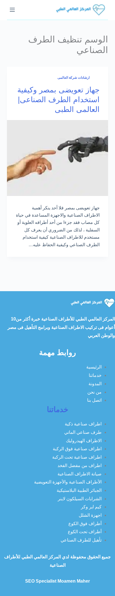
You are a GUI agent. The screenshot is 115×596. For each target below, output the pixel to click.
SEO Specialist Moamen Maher (57, 581)
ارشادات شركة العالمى (74, 78)
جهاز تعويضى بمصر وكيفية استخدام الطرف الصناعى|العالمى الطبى (58, 99)
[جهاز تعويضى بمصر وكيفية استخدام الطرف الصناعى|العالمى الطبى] (57, 158)
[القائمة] (12, 9)
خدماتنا (57, 409)
